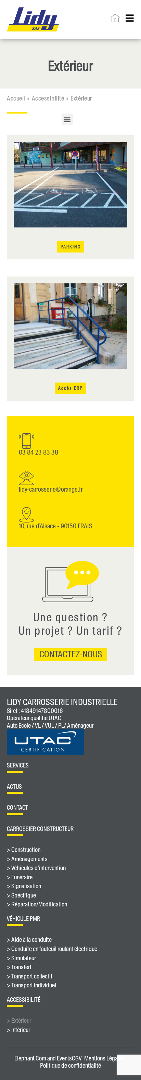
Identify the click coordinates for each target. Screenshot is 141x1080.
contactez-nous (70, 654)
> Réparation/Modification (37, 904)
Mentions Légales (104, 1058)
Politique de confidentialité (70, 1065)
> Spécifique (21, 896)
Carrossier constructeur (40, 829)
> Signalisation (24, 886)
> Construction (23, 850)
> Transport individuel (31, 985)
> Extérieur (19, 1021)
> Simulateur (21, 958)
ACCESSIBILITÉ (23, 999)
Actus (14, 786)
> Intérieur (18, 1030)
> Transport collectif (29, 977)
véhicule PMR (23, 919)
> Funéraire (20, 877)
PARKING (71, 247)
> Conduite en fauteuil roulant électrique (52, 949)
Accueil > (18, 98)
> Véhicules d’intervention (36, 868)
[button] (67, 119)
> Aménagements (27, 859)
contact (17, 807)
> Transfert (19, 967)
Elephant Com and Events (43, 1058)
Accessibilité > (50, 98)
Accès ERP (70, 388)
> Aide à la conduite (29, 940)
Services (18, 765)
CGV (77, 1058)
